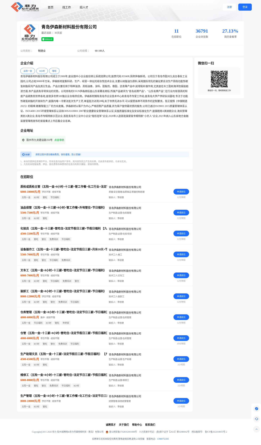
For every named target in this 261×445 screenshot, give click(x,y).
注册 (229, 7)
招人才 (84, 7)
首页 (50, 7)
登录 (245, 7)
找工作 (66, 7)
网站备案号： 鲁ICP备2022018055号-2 (209, 432)
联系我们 (150, 424)
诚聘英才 (111, 424)
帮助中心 (137, 424)
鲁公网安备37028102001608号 (123, 432)
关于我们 (124, 424)
